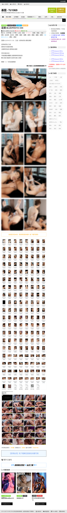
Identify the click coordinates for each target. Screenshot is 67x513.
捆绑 (61, 90)
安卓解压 (62, 511)
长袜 (55, 125)
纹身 (56, 109)
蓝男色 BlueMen (53, 122)
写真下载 (18, 31)
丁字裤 (55, 77)
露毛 (60, 125)
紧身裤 (51, 109)
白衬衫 (51, 103)
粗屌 (55, 106)
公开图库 (16, 17)
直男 (61, 103)
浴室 (50, 99)
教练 (50, 93)
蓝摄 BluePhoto (53, 119)
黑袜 (60, 128)
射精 (50, 87)
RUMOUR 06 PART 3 (8, 504)
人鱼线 (51, 80)
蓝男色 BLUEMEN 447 (41, 504)
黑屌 (50, 128)
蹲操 (50, 125)
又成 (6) (29, 33)
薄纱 (61, 122)
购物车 (20, 4)
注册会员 (27, 4)
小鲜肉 (55, 87)
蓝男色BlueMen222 (7, 498)
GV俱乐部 (13, 4)
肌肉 (50, 112)
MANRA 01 (20, 498)
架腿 (50, 96)
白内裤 (60, 99)
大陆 (52, 17)
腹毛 (50, 116)
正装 (60, 96)
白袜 (56, 103)
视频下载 (24, 31)
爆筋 (55, 99)
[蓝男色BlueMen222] (8, 483)
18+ (50, 77)
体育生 (57, 80)
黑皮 (55, 128)
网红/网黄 (8, 17)
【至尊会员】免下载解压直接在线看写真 (24, 453)
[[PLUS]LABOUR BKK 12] (39, 483)
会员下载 (30, 465)
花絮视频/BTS (30, 17)
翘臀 (61, 109)
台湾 (46, 17)
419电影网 (5, 4)
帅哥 (61, 87)
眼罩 (50, 106)
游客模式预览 (19, 465)
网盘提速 (47, 511)
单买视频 (40, 496)
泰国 (39, 17)
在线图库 (19, 25)
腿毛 (60, 116)
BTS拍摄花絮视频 (6, 496)
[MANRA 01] (24, 483)
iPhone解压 (55, 511)
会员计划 (59, 17)
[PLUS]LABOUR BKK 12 (38, 499)
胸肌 (60, 112)
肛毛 (55, 112)
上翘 (60, 77)
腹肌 (55, 116)
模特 (55, 96)
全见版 (23, 17)
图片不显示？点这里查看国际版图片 (36, 66)
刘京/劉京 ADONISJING (54, 83)
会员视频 (4, 25)
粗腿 (60, 106)
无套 (55, 93)
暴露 (60, 93)
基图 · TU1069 (9, 10)
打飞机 (51, 90)
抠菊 (56, 90)
